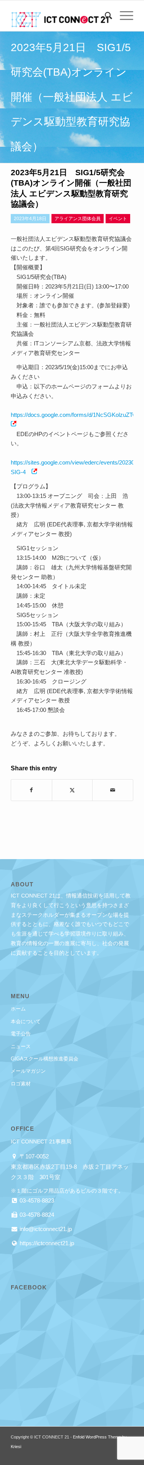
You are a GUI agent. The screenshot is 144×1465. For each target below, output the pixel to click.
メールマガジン (28, 1071)
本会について (26, 1021)
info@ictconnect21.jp (45, 1229)
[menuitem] (104, 15)
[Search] (104, 15)
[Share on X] (72, 790)
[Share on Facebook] (31, 790)
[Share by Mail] (113, 790)
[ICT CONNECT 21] (60, 15)
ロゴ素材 (21, 1084)
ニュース (21, 1046)
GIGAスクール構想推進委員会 (44, 1059)
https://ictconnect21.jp (46, 1243)
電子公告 (21, 1034)
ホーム (18, 1009)
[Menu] (122, 15)
